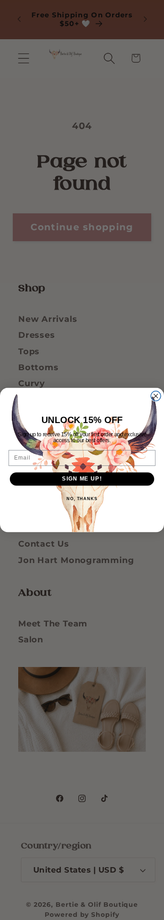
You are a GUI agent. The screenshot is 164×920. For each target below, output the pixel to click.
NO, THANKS (82, 498)
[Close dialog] (156, 396)
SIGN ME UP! (82, 478)
